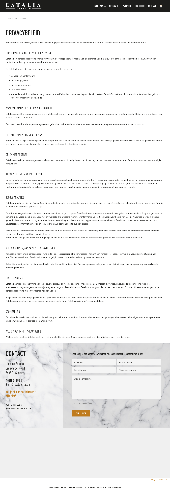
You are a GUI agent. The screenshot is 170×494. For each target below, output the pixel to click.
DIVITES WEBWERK (114, 488)
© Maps (154, 480)
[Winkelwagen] (161, 6)
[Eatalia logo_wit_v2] (23, 6)
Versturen (81, 413)
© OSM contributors (164, 480)
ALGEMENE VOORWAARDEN (77, 488)
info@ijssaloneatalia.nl (17, 257)
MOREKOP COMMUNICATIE (97, 488)
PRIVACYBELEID (60, 488)
